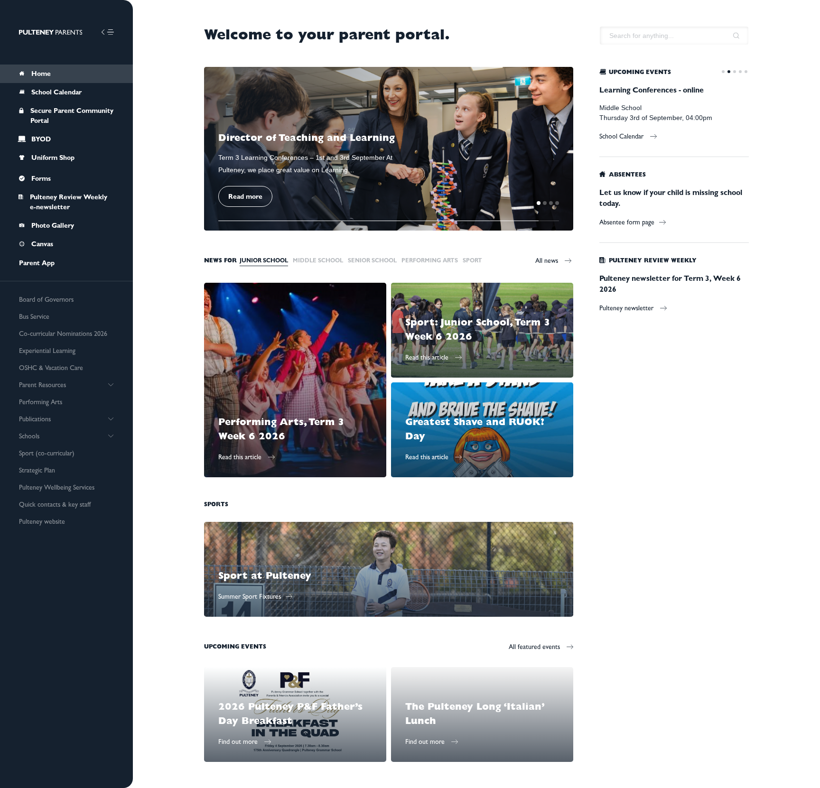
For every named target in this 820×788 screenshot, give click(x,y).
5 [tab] (746, 71)
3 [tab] (551, 203)
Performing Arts (429, 260)
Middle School (318, 260)
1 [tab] (538, 203)
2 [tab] (545, 203)
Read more (245, 196)
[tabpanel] (388, 149)
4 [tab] (557, 203)
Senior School (372, 260)
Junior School (264, 260)
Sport (472, 260)
